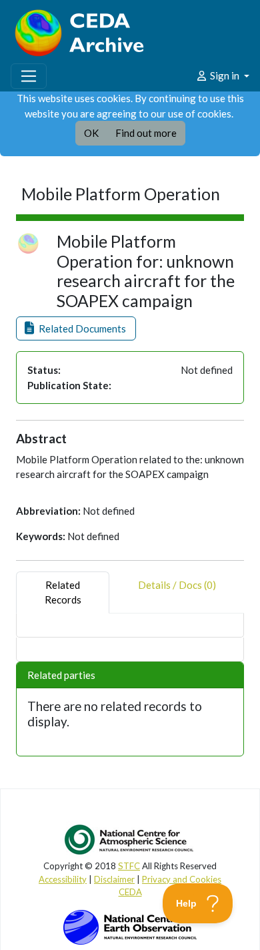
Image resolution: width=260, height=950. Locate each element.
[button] (76, 328)
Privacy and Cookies (181, 879)
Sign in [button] (224, 75)
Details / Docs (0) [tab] (177, 585)
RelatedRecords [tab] (63, 592)
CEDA (130, 892)
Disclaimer (114, 879)
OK (91, 133)
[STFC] (130, 926)
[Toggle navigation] (29, 76)
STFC (129, 866)
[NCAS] (130, 839)
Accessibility (63, 879)
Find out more (146, 133)
